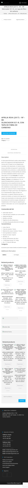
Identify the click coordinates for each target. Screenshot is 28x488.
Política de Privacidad (8, 459)
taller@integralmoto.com (12, 451)
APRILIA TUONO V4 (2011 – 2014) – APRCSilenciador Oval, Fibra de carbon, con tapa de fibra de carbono (21, 301)
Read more (7, 285)
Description (14, 149)
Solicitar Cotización (9, 133)
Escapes (8, 140)
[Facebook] (5, 475)
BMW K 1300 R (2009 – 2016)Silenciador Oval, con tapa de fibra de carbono (20, 274)
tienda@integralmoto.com (12, 453)
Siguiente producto (20, 19)
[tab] (14, 149)
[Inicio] (1, 13)
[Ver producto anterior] (2, 20)
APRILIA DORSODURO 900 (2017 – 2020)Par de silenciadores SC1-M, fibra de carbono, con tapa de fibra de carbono (7, 356)
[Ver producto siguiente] (25, 20)
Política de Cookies (7, 461)
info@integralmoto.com (12, 449)
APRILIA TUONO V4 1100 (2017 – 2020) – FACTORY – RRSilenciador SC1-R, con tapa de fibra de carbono (7, 277)
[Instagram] (9, 475)
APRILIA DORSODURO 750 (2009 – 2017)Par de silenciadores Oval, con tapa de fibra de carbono (7, 300)
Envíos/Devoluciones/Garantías (10, 463)
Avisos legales (6, 467)
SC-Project (16, 254)
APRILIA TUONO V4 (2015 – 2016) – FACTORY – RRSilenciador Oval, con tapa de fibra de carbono (8, 380)
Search (22, 400)
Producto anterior (7, 19)
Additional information (14, 152)
